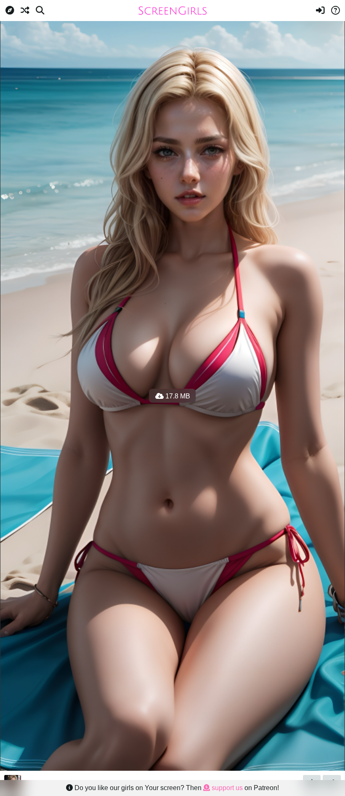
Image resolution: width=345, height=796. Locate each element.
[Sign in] (320, 10)
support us (226, 787)
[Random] (24, 10)
